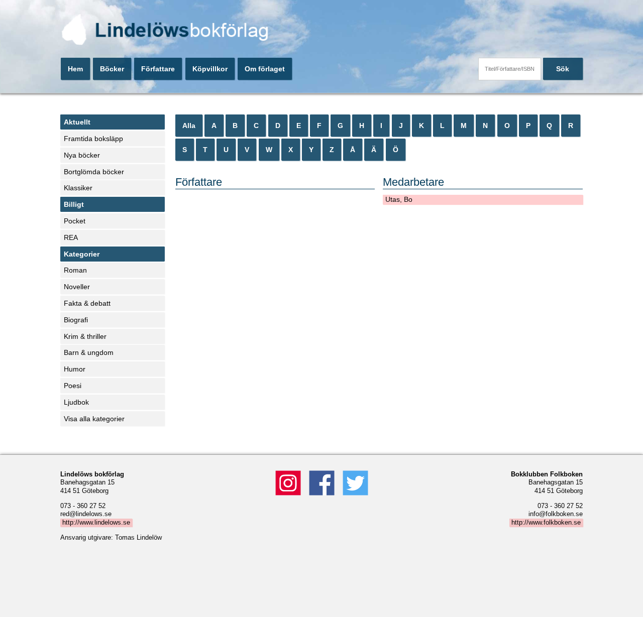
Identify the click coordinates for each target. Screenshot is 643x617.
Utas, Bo (398, 199)
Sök (562, 69)
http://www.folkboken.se (546, 522)
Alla (188, 125)
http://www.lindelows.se (96, 522)
